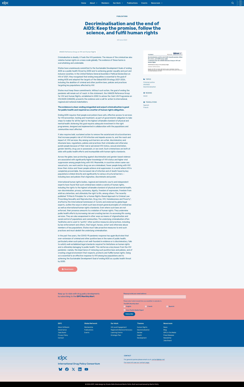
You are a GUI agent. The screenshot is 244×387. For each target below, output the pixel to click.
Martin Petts (126, 384)
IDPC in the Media (169, 332)
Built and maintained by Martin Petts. (145, 384)
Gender (139, 332)
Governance (62, 330)
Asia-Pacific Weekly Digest (135, 310)
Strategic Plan (116, 335)
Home (83, 3)
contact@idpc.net (158, 359)
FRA (241, 3)
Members (105, 3)
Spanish (146, 105)
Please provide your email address (135, 293)
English (128, 306)
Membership (88, 327)
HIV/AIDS (146, 84)
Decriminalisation (149, 87)
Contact (61, 338)
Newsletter (167, 338)
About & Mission (63, 327)
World (145, 96)
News (165, 327)
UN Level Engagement (119, 327)
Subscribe (129, 314)
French (145, 107)
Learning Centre (116, 332)
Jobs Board (62, 332)
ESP (241, 5)
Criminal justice (149, 82)
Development (142, 338)
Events (144, 3)
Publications (132, 3)
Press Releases (168, 335)
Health (139, 335)
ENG (240, 1)
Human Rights (142, 327)
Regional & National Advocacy (121, 330)
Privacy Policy (63, 335)
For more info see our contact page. (137, 362)
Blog (165, 330)
